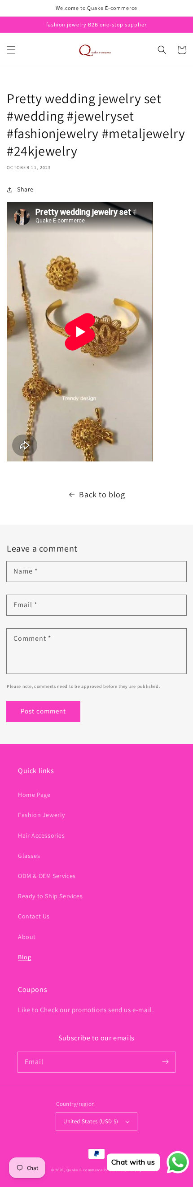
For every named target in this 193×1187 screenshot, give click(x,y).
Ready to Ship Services (50, 896)
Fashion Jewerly (41, 815)
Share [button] (25, 189)
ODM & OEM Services (47, 876)
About (27, 937)
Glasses (29, 856)
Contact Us (34, 916)
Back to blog (102, 494)
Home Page (34, 795)
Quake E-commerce (84, 1169)
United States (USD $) (90, 1121)
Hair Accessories (41, 835)
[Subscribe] (165, 1062)
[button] (11, 50)
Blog (24, 957)
